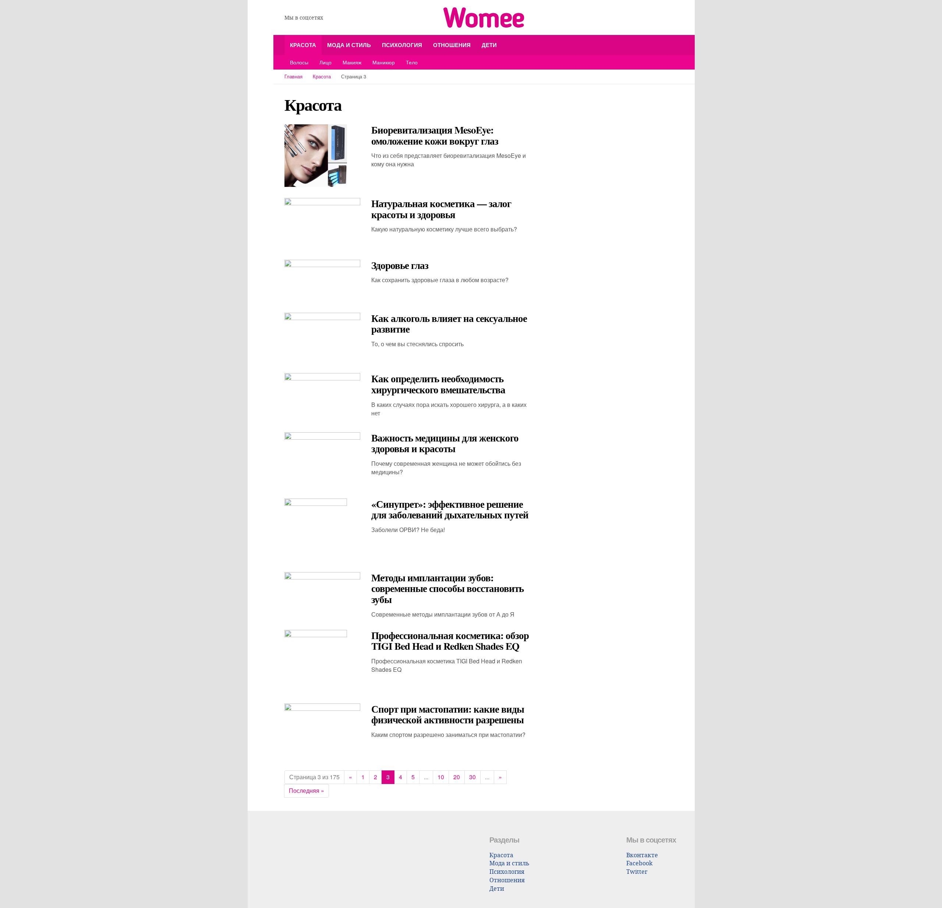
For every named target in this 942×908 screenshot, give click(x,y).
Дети (489, 45)
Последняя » (306, 790)
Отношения (452, 45)
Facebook (639, 863)
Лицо (325, 62)
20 (456, 777)
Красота (303, 45)
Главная (293, 76)
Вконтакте (642, 855)
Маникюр (383, 62)
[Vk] (332, 17)
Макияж (352, 62)
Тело (412, 62)
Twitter (637, 871)
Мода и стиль (349, 45)
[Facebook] (343, 17)
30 (472, 777)
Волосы (299, 62)
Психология (402, 45)
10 (441, 777)
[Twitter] (354, 17)
